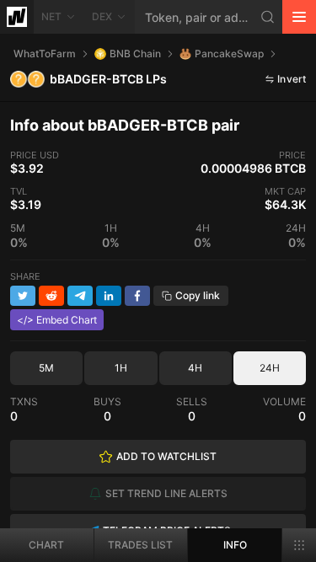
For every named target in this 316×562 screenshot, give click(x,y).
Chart (46, 544)
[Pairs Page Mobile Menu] (299, 545)
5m (46, 367)
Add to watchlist (166, 456)
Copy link (197, 295)
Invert (291, 78)
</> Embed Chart (57, 319)
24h (270, 367)
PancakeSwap (229, 53)
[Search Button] (268, 17)
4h (195, 367)
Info (235, 544)
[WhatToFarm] (17, 17)
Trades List (140, 544)
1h (121, 367)
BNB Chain (135, 53)
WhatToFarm (44, 53)
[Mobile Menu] (299, 17)
